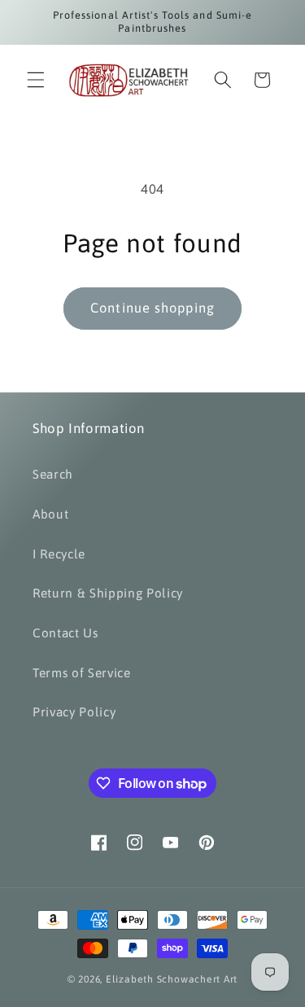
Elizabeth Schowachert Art (171, 979)
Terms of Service (82, 673)
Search (53, 474)
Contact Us (65, 633)
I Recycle (59, 554)
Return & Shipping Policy (108, 593)
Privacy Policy (74, 712)
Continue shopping (152, 307)
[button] (35, 79)
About (50, 514)
